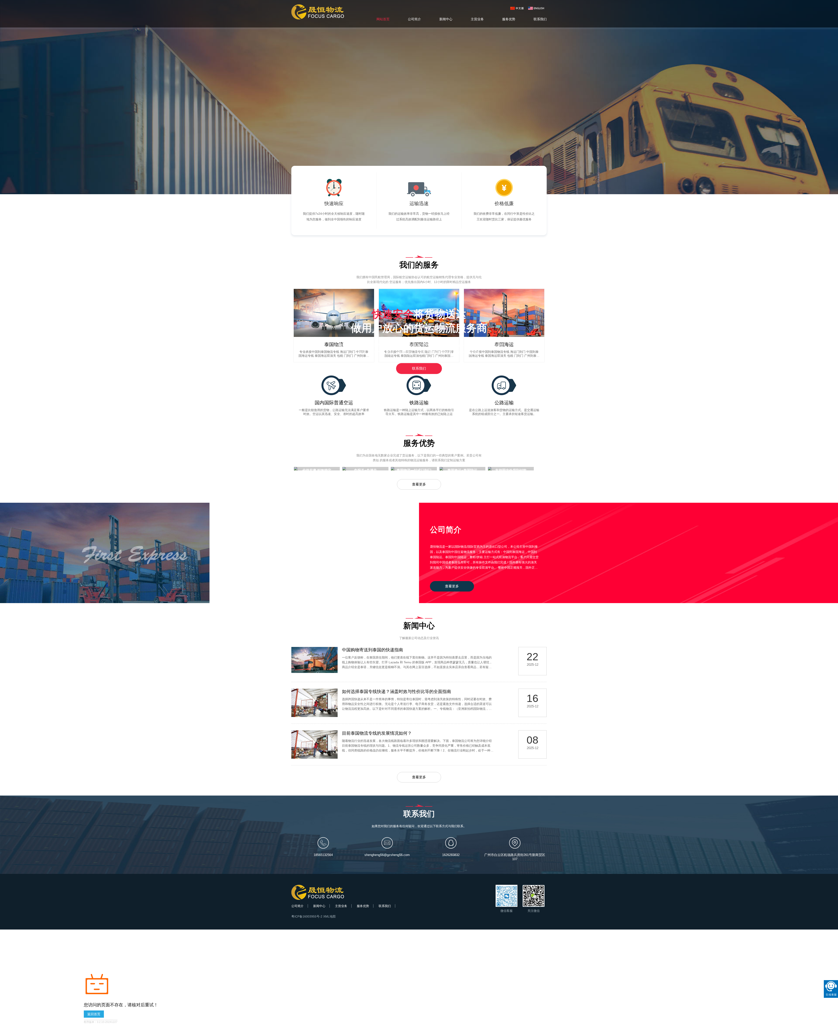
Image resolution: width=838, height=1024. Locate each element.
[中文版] (518, 8)
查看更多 (419, 484)
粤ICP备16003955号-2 (306, 916)
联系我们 (540, 19)
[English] (535, 8)
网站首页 (383, 19)
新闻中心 (445, 19)
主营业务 (477, 19)
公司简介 (414, 19)
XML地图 (329, 916)
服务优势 (508, 19)
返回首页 (93, 1014)
